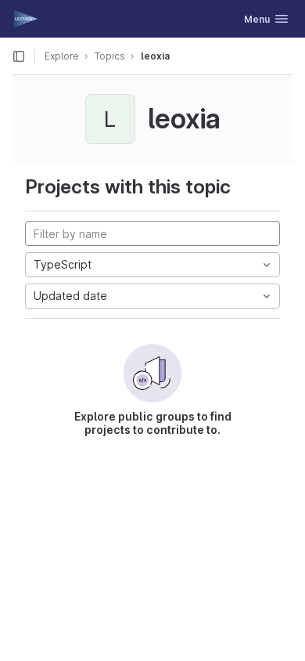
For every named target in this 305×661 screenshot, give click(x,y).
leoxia (155, 56)
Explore (62, 56)
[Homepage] (25, 18)
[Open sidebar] (18, 56)
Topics (110, 56)
